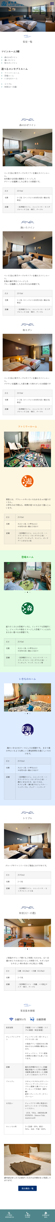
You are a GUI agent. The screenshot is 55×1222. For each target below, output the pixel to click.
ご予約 (9, 1215)
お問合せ (46, 1215)
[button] (52, 4)
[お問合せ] (46, 1213)
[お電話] (27, 1213)
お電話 (27, 1215)
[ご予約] (9, 1213)
